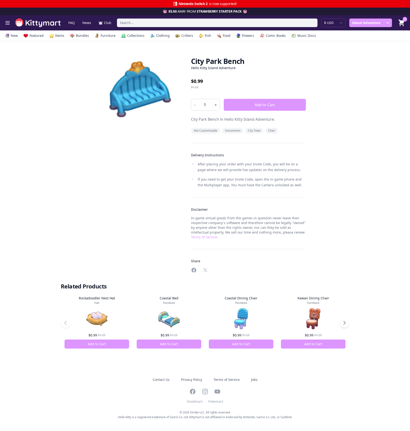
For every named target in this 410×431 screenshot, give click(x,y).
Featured (36, 35)
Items (59, 35)
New (14, 35)
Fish (208, 35)
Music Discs (306, 35)
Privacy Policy (191, 379)
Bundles (82, 35)
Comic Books (276, 35)
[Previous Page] (65, 323)
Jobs (254, 379)
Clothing (163, 35)
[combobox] (217, 23)
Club (107, 22)
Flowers (248, 35)
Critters (187, 35)
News (86, 22)
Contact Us (161, 379)
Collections (135, 35)
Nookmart (195, 401)
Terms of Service (204, 237)
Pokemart (215, 401)
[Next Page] (344, 323)
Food (226, 35)
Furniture (108, 35)
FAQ (71, 22)
